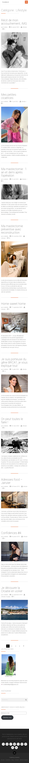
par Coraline (4, 27)
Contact (17, 759)
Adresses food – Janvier (11, 481)
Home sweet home (13, 303)
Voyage (8, 596)
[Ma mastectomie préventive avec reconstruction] (14, 259)
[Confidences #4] (14, 551)
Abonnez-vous (7, 717)
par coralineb (4, 101)
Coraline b (5, 2)
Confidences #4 (11, 533)
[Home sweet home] (14, 322)
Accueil (2, 759)
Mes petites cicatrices (8, 96)
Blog (13, 759)
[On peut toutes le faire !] (14, 442)
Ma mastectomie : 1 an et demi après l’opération (14, 172)
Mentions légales (24, 759)
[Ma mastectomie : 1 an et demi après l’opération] (14, 191)
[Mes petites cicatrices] (14, 124)
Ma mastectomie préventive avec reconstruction (12, 229)
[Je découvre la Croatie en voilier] (14, 610)
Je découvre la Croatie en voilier (11, 589)
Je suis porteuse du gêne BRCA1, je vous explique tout (14, 362)
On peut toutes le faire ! (12, 420)
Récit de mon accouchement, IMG (14, 22)
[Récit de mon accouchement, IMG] (14, 50)
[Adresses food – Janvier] (14, 500)
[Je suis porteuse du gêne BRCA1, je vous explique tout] (14, 383)
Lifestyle (24, 27)
